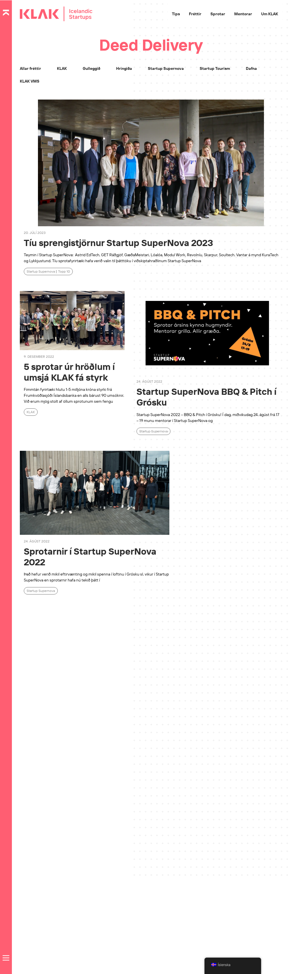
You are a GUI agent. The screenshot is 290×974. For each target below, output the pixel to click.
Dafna (251, 68)
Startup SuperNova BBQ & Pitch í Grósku (206, 397)
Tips (176, 13)
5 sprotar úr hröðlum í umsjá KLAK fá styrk (69, 372)
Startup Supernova (166, 68)
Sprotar (217, 13)
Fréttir (195, 13)
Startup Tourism (215, 68)
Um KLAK (269, 13)
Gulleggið (91, 68)
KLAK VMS (29, 81)
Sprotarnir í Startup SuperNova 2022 (90, 557)
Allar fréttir (30, 68)
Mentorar (243, 13)
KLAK (62, 68)
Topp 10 (64, 271)
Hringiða (124, 68)
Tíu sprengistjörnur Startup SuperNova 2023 (120, 242)
